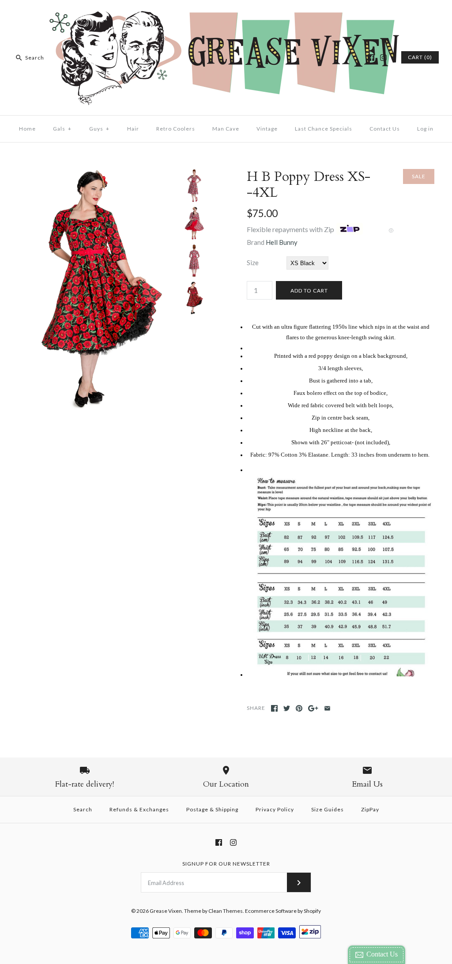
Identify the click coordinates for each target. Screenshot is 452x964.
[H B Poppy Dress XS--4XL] (98, 174)
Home (27, 128)
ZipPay (370, 809)
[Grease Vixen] (226, 14)
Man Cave (225, 128)
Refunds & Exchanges (139, 809)
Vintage (267, 128)
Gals (62, 128)
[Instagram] (383, 57)
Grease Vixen (166, 911)
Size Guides (327, 809)
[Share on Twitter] (286, 708)
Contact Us (384, 128)
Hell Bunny (282, 242)
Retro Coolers (175, 128)
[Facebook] (371, 57)
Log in (425, 128)
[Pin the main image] (299, 708)
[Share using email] (327, 708)
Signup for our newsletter (226, 863)
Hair (133, 128)
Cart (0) (420, 57)
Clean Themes (225, 911)
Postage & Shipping (212, 809)
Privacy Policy (275, 809)
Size (253, 262)
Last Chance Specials (323, 128)
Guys (99, 128)
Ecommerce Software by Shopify (283, 911)
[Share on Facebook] (274, 708)
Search (82, 809)
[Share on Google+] (313, 708)
